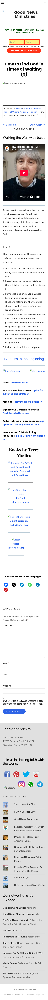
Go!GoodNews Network (15, 920)
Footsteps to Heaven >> (17, 413)
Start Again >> (37, 124)
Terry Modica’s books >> (27, 401)
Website (7, 686)
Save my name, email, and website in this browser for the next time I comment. (23, 703)
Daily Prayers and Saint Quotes (29, 885)
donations (19, 729)
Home (19, 108)
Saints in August (22, 877)
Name (6, 663)
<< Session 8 (9, 124)
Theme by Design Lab (35, 994)
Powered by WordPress (13, 994)
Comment (8, 626)
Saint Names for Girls (24, 804)
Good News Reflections (26, 819)
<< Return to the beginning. (24, 359)
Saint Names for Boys (25, 811)
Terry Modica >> (18, 382)
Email (6, 675)
